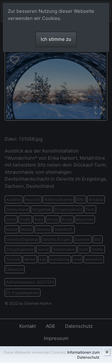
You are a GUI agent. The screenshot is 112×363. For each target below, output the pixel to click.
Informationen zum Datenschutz (83, 355)
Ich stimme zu (56, 39)
